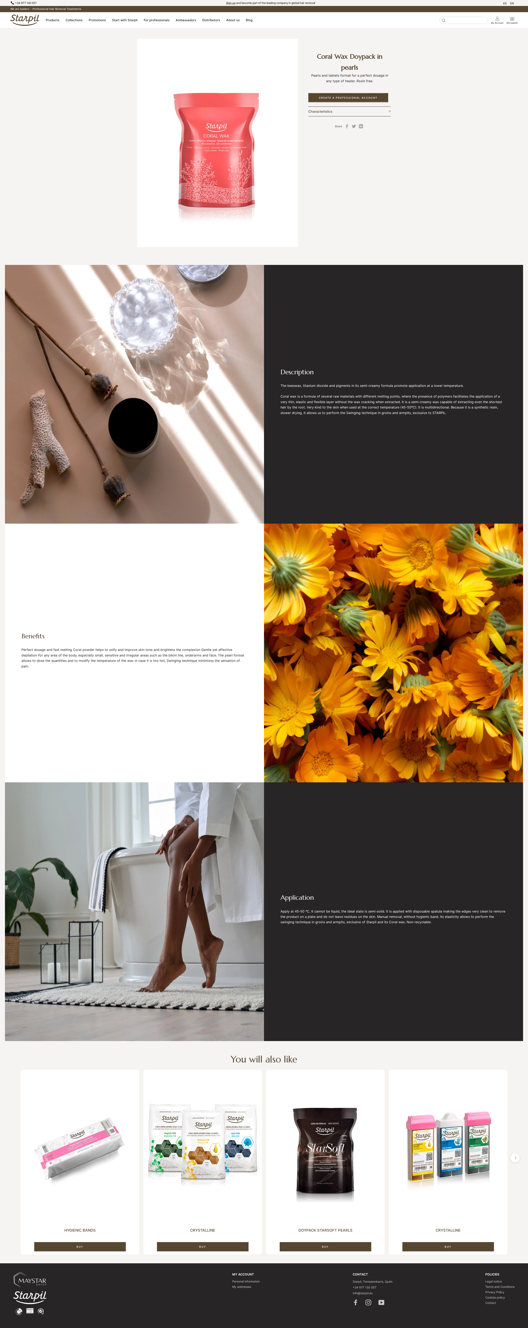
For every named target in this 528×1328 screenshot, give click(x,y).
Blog (249, 20)
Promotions (97, 20)
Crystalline (202, 1230)
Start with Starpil (125, 20)
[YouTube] (381, 1302)
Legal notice (493, 1281)
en (512, 3)
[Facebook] (347, 126)
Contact (490, 1303)
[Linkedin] (361, 126)
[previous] (13, 1157)
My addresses (241, 1286)
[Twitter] (354, 126)
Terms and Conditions (500, 1286)
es (505, 3)
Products (52, 20)
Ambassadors (186, 20)
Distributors (211, 20)
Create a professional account (348, 97)
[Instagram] (368, 1302)
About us (233, 20)
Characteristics (320, 111)
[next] (515, 1157)
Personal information (246, 1281)
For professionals (157, 20)
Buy (80, 1246)
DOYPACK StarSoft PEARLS (325, 1230)
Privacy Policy (494, 1292)
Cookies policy (495, 1297)
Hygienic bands (80, 1230)
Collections (74, 20)
